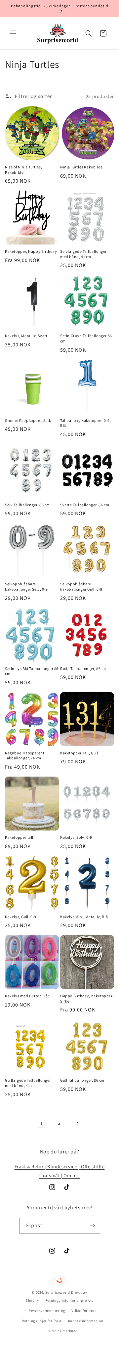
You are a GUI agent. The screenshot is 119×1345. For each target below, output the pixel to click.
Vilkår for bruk (84, 1310)
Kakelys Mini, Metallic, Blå (84, 916)
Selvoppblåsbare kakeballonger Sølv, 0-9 (26, 586)
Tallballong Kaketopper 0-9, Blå (85, 423)
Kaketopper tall (19, 837)
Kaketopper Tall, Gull (79, 752)
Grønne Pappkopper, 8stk (28, 420)
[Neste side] (77, 1123)
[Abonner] (92, 1225)
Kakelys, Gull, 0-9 (20, 916)
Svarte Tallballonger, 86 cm (84, 504)
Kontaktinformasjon (85, 1321)
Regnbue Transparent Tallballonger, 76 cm (24, 755)
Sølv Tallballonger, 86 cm (27, 504)
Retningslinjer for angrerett (69, 1300)
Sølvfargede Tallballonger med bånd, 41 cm (83, 254)
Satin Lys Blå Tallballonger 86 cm (32, 671)
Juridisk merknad (63, 1330)
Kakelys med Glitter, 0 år (27, 995)
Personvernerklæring (47, 1310)
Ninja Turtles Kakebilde (81, 166)
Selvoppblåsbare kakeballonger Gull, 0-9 (81, 586)
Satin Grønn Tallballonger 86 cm (86, 338)
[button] (13, 33)
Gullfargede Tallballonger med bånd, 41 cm (28, 1083)
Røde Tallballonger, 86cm (83, 668)
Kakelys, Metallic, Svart (26, 335)
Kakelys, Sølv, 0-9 (76, 837)
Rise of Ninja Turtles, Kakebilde (23, 169)
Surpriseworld (57, 1292)
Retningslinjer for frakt (42, 1321)
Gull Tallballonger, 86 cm (82, 1080)
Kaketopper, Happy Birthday (31, 251)
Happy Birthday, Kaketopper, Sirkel (86, 998)
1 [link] (41, 1123)
